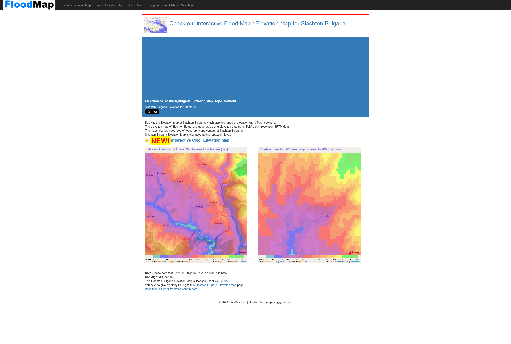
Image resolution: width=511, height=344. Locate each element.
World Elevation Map (110, 5)
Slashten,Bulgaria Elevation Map (215, 285)
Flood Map (136, 5)
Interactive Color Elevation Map (200, 140)
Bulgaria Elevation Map (76, 5)
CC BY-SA (221, 281)
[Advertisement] (255, 69)
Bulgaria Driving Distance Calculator (171, 5)
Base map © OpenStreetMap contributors (171, 289)
